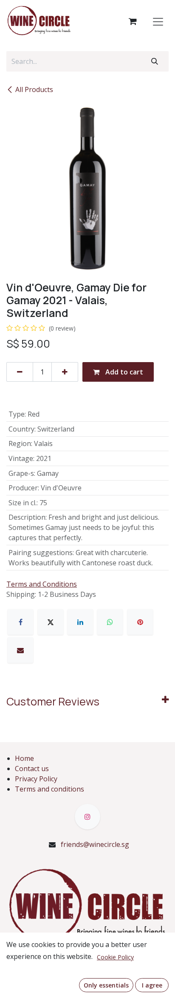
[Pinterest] (140, 622)
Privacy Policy (36, 778)
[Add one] (64, 372)
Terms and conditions (49, 789)
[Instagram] (87, 816)
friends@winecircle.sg (95, 844)
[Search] (155, 61)
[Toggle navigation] (158, 21)
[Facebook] (20, 622)
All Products (34, 89)
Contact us (32, 768)
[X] (50, 622)
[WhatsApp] (110, 622)
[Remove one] (19, 372)
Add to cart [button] (123, 372)
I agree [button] (152, 985)
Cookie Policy (115, 957)
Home (24, 758)
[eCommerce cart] (132, 21)
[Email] (20, 650)
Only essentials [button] (106, 985)
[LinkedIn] (80, 622)
